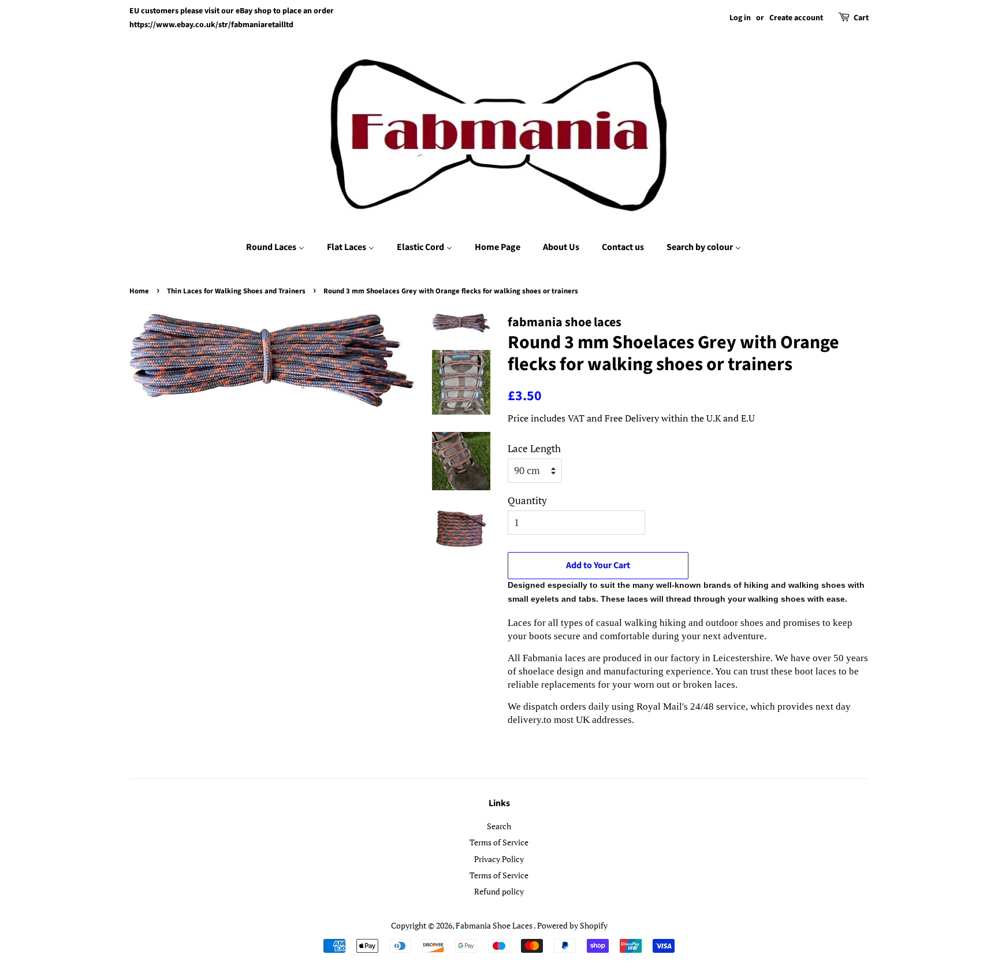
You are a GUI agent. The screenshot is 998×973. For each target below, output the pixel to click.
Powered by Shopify (572, 925)
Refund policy (499, 891)
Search (499, 826)
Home (139, 291)
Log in (740, 18)
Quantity (527, 500)
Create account (796, 18)
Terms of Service (499, 842)
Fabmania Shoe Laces (495, 925)
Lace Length (534, 448)
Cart (861, 18)
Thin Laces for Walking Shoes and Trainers (236, 291)
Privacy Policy (499, 858)
